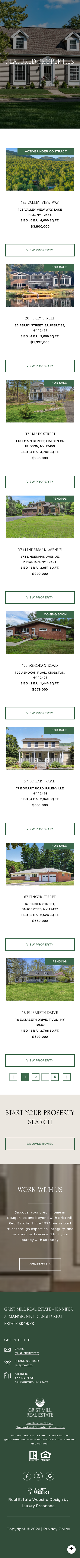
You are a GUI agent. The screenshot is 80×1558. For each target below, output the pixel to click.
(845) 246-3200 (24, 1365)
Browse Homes (40, 1143)
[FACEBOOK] (27, 1476)
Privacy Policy (56, 1529)
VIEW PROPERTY (40, 250)
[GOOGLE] (50, 1476)
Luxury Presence (38, 1506)
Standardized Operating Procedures (40, 1427)
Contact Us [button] (40, 1264)
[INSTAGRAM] (38, 1476)
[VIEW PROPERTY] (40, 246)
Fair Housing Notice (39, 1423)
